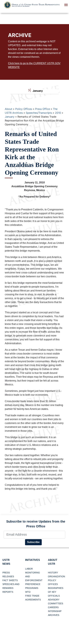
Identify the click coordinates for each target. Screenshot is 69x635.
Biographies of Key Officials (55, 592)
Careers (53, 607)
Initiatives (32, 560)
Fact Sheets (10, 580)
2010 (58, 112)
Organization (56, 576)
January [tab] (37, 90)
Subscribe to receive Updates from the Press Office (35, 524)
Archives (53, 615)
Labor (29, 568)
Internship (54, 611)
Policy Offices (23, 108)
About (8, 108)
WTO (27, 592)
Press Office (42, 108)
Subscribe (33, 542)
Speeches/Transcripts (39, 112)
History (53, 572)
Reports (7, 592)
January (9, 116)
